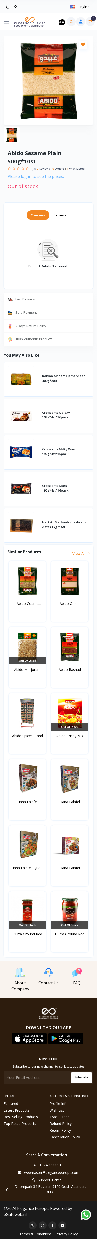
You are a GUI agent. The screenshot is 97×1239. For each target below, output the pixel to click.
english (84, 6)
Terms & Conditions (35, 1234)
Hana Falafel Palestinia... (70, 801)
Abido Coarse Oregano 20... (27, 603)
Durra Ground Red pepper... (27, 934)
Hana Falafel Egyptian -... (70, 868)
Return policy (60, 1130)
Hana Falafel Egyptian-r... (27, 801)
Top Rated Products (20, 1123)
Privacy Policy (67, 1234)
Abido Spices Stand (27, 735)
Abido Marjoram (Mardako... (27, 669)
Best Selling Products (21, 1117)
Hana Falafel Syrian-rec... (27, 868)
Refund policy (61, 1123)
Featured (11, 1103)
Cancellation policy (65, 1137)
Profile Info (59, 1103)
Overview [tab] (38, 215)
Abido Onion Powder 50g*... (70, 603)
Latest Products (16, 1110)
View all (79, 553)
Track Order (59, 1117)
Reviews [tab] (60, 215)
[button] (29, 1038)
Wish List (57, 1110)
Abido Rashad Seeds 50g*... (70, 669)
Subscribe (81, 1077)
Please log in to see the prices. (36, 176)
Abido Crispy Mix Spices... (69, 735)
